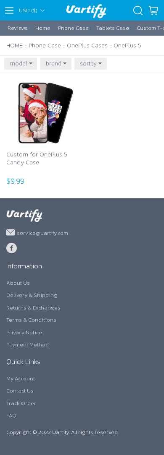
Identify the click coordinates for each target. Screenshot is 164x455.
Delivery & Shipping (31, 295)
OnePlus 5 (127, 45)
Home (42, 28)
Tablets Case (112, 28)
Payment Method (27, 344)
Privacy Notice (24, 332)
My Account (20, 378)
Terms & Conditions (31, 320)
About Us (18, 283)
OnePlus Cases (87, 45)
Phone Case (73, 28)
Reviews (18, 28)
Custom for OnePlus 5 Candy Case (36, 158)
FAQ (11, 415)
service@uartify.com (42, 233)
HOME (14, 45)
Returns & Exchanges (33, 308)
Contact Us (20, 391)
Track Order (21, 403)
